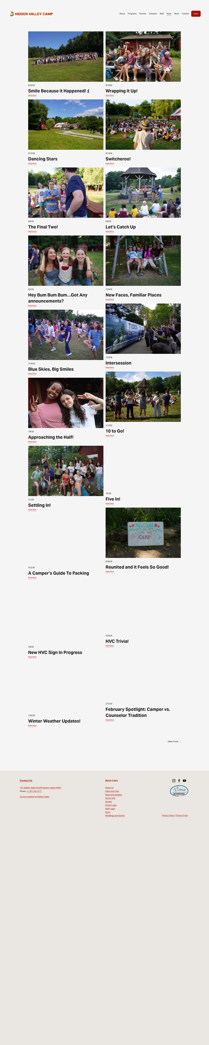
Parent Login (111, 805)
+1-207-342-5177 (34, 791)
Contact (185, 13)
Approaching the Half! (50, 437)
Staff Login (110, 808)
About (122, 13)
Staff (162, 13)
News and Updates (113, 795)
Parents (142, 13)
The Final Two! (43, 227)
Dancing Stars (42, 159)
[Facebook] (179, 780)
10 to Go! (115, 431)
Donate (108, 801)
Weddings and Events (115, 815)
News (169, 13)
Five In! (113, 499)
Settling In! (39, 505)
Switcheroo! (118, 159)
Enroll (196, 14)
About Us (109, 787)
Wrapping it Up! (122, 91)
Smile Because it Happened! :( (58, 91)
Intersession (118, 363)
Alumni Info (110, 798)
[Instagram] (173, 780)
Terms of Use (182, 815)
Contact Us (26, 780)
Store (176, 13)
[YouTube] (184, 780)
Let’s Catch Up (121, 227)
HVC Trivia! (117, 641)
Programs (132, 13)
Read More (32, 95)
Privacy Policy (168, 815)
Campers (153, 13)
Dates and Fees (112, 791)
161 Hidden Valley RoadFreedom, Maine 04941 (40, 788)
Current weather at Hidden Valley (34, 796)
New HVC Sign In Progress (55, 652)
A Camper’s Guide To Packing (58, 573)
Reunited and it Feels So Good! (137, 567)
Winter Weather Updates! (54, 721)
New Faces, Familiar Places (133, 295)
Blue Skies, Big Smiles (51, 369)
